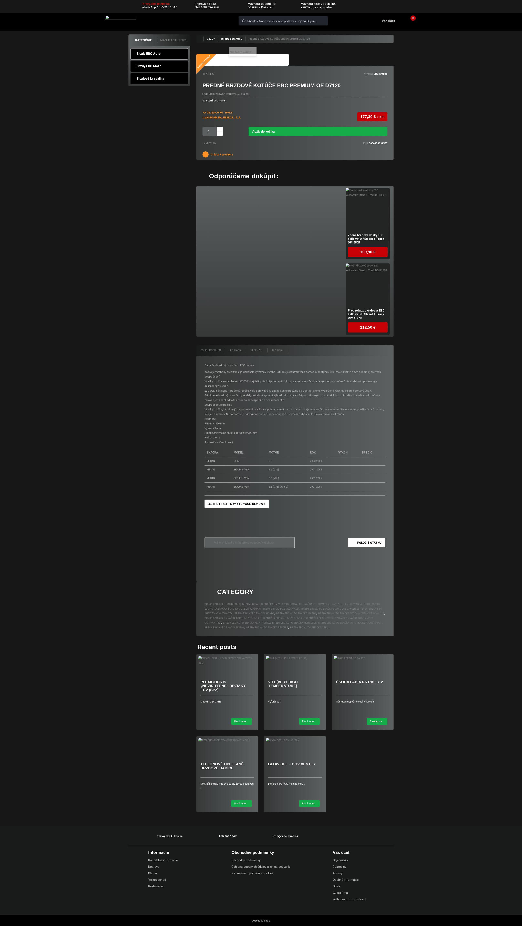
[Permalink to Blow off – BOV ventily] (295, 740)
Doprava (153, 867)
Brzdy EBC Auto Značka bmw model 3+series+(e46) (334, 608)
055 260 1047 (168, 7)
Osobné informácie (346, 880)
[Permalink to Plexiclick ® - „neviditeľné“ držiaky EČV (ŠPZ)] (227, 660)
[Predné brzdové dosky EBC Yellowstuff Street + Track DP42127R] (368, 285)
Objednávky (340, 860)
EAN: (365, 143)
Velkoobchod (157, 880)
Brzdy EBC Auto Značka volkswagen (305, 604)
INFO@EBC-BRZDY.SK (156, 4)
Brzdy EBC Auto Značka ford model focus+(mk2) (350, 622)
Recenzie (257, 350)
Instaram (507, 6)
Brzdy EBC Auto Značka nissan (224, 627)
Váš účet (388, 21)
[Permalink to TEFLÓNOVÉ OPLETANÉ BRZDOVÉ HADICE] (227, 740)
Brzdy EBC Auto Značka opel (309, 627)
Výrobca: (368, 74)
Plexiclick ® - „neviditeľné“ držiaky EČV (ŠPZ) (223, 686)
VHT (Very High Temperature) (283, 684)
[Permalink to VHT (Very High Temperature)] (295, 658)
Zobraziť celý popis (214, 101)
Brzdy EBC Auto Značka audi (281, 608)
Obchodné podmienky (245, 860)
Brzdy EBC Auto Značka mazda (296, 613)
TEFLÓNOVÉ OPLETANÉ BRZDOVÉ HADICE (222, 766)
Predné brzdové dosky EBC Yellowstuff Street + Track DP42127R (366, 314)
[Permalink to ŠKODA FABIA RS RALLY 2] (363, 658)
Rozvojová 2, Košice (169, 836)
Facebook (500, 6)
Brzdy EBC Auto (149, 54)
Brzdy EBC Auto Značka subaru (264, 618)
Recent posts (217, 647)
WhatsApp (149, 7)
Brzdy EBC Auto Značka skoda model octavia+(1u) (351, 613)
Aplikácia (236, 350)
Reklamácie (156, 886)
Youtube (516, 6)
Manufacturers (173, 40)
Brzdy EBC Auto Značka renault (267, 627)
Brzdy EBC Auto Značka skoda (350, 604)
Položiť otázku (369, 542)
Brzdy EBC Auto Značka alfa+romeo (246, 622)
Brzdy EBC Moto (149, 66)
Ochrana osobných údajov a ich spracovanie (261, 867)
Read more (240, 721)
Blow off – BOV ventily (292, 764)
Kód (205, 143)
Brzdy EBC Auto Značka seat (306, 618)
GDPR (336, 886)
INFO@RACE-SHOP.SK (209, 20)
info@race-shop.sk (285, 836)
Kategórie (143, 40)
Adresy (337, 873)
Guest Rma (340, 893)
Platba (152, 873)
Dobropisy (339, 867)
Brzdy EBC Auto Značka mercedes (294, 622)
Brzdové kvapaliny (150, 78)
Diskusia (277, 350)
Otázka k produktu (221, 154)
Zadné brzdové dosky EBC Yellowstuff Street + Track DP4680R (366, 238)
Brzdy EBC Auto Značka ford (223, 618)
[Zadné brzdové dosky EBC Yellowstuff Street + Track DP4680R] (368, 210)
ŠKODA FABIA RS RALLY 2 (359, 682)
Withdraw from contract (349, 899)
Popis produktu (210, 350)
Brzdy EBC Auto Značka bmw (261, 604)
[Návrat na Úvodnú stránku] (200, 38)
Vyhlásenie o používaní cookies (252, 873)
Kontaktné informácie (163, 860)
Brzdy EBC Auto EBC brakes (222, 604)
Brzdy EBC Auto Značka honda (254, 613)
